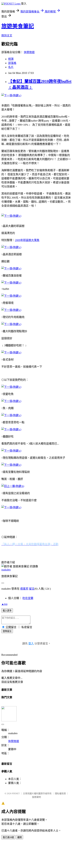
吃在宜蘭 (27, 598)
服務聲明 (36, 797)
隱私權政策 (60, 793)
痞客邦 (24, 588)
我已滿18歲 (8, 837)
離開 (19, 837)
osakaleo (6, 569)
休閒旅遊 (29, 52)
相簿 (11, 59)
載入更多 (7, 610)
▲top (4, 604)
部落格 (12, 63)
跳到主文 (6, 35)
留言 (31, 588)
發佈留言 (7, 631)
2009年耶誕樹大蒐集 (27, 240)
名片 (11, 67)
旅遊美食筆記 (17, 26)
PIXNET (16, 793)
